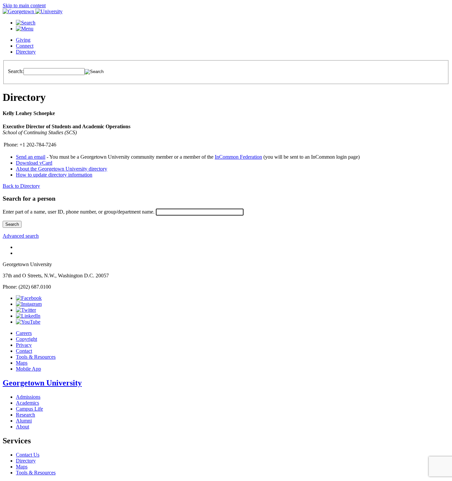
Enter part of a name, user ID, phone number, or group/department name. (79, 212)
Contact (24, 351)
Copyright (26, 339)
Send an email (30, 157)
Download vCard (34, 163)
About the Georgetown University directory (61, 169)
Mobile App (28, 369)
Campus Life (29, 409)
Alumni (24, 420)
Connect (24, 46)
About (22, 426)
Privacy (24, 345)
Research (25, 415)
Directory (26, 52)
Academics (27, 403)
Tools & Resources (36, 357)
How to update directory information (54, 175)
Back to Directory (21, 186)
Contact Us (27, 455)
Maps (21, 363)
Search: (15, 71)
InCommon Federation (238, 157)
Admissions (28, 397)
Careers (24, 333)
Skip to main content (24, 5)
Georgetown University (42, 383)
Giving (23, 40)
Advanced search (21, 236)
